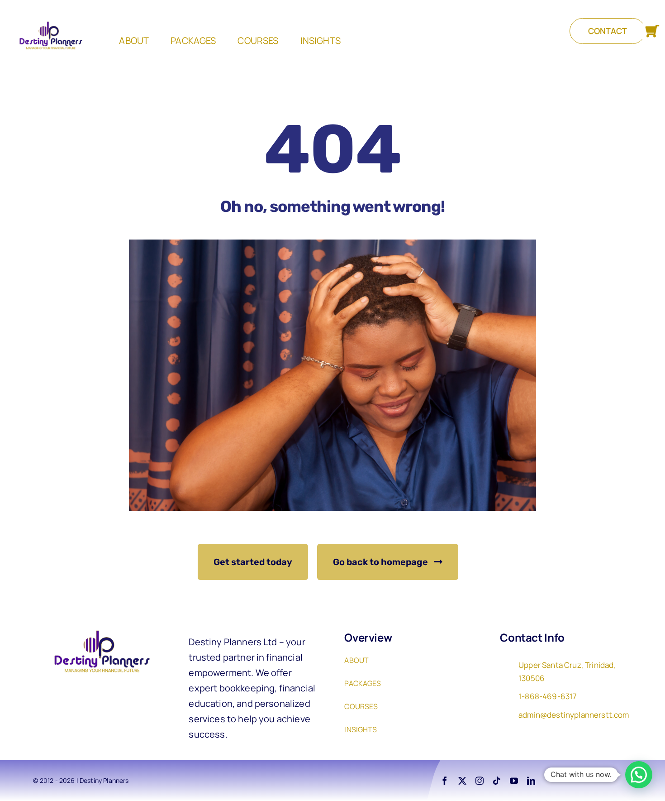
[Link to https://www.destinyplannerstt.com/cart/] (652, 31)
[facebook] (445, 781)
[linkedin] (531, 781)
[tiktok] (497, 781)
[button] (638, 774)
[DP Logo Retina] (99, 630)
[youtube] (514, 781)
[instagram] (479, 781)
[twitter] (462, 781)
